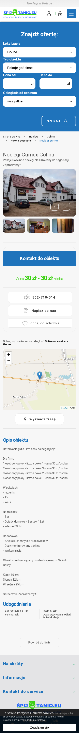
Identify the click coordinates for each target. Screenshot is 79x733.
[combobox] (39, 52)
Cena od (9, 75)
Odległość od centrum (20, 93)
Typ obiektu (12, 59)
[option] (39, 193)
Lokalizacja (11, 44)
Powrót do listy (39, 642)
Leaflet (64, 408)
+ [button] (8, 354)
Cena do (46, 75)
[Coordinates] (39, 375)
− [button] (8, 360)
